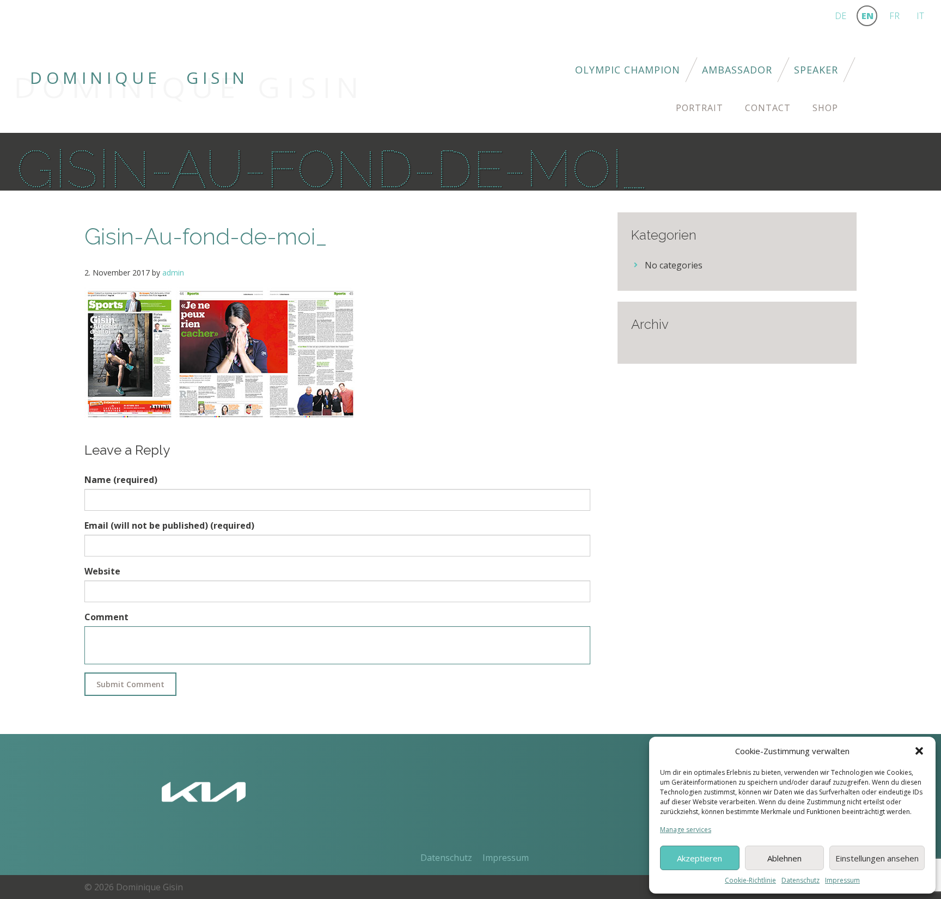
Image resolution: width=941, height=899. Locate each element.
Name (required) (120, 480)
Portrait (699, 108)
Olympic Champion (627, 69)
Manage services (685, 829)
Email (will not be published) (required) (169, 525)
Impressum (842, 880)
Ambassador (737, 69)
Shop (825, 108)
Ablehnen (784, 858)
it (920, 16)
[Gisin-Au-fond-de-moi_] (220, 353)
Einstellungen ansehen (877, 858)
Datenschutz (800, 880)
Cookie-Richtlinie (750, 880)
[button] (919, 750)
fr (894, 16)
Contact (768, 108)
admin (173, 272)
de (840, 16)
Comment (106, 617)
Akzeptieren (699, 858)
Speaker (816, 69)
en (867, 16)
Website (102, 571)
